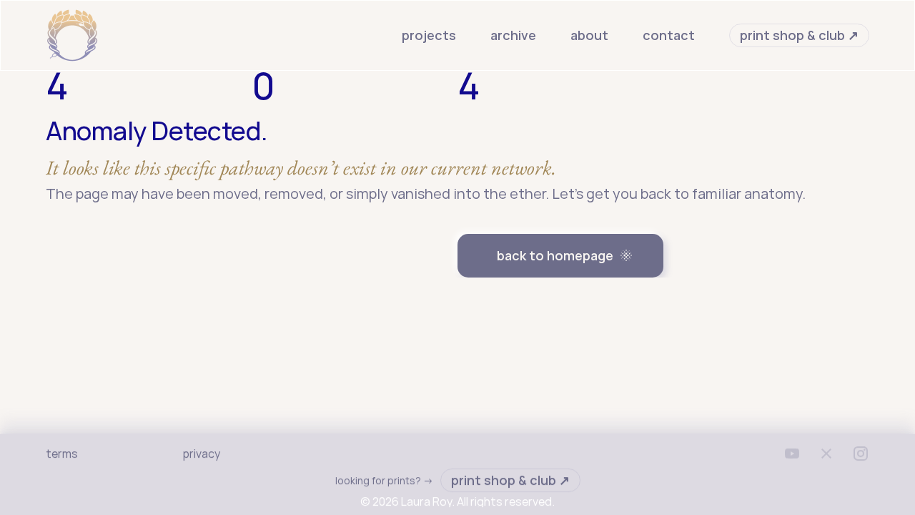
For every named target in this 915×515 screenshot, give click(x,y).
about (589, 35)
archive (513, 35)
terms (62, 453)
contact (669, 35)
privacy (201, 453)
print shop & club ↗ (799, 35)
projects (429, 35)
